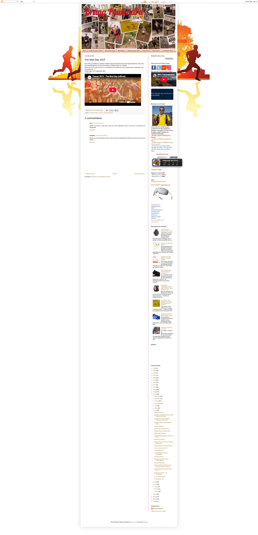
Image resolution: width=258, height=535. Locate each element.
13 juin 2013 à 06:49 (101, 135)
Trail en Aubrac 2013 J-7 (161, 448)
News (84, 50)
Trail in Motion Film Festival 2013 (163, 445)
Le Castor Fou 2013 (159, 476)
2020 (154, 377)
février (156, 489)
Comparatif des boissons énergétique (161, 453)
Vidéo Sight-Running (160, 433)
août (155, 405)
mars (155, 486)
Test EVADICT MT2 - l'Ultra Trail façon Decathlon (166, 272)
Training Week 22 (159, 479)
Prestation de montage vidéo (158, 181)
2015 (154, 389)
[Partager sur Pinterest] (118, 110)
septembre (157, 403)
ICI (90, 73)
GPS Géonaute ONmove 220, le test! (166, 230)
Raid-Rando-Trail (155, 206)
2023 (154, 370)
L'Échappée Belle (167, 147)
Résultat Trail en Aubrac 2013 (162, 431)
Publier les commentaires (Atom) (101, 176)
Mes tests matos (110, 50)
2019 (154, 380)
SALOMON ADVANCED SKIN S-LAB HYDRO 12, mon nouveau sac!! (167, 287)
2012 (154, 494)
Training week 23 (159, 456)
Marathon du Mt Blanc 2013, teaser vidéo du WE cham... (163, 415)
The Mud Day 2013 (159, 463)
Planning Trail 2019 (134, 50)
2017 (154, 385)
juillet (156, 408)
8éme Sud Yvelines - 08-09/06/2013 (161, 473)
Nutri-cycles (154, 215)
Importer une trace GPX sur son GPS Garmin (166, 258)
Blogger (145, 522)
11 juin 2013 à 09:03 (97, 123)
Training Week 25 (159, 426)
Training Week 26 (159, 412)
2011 (154, 496)
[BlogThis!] (112, 110)
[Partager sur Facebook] (116, 110)
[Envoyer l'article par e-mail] (106, 110)
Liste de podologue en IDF (157, 220)
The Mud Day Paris (108, 112)
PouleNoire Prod (168, 50)
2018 (154, 382)
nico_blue (134, 522)
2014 (154, 392)
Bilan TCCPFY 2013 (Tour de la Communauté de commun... (162, 465)
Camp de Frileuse (94, 112)
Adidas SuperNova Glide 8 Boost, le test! (166, 314)
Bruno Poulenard (114, 11)
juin (155, 410)
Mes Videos (156, 50)
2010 (154, 499)
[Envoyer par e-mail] (110, 110)
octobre (156, 401)
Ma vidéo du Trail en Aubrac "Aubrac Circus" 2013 (162, 419)
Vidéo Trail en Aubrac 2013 (161, 428)
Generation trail (155, 204)
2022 (154, 373)
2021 (154, 375)
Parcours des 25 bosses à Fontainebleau (161, 459)
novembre (157, 398)
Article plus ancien (140, 173)
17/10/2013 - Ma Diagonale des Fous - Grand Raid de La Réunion (167, 302)
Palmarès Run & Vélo (95, 50)
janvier (156, 491)
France (101, 112)
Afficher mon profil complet (158, 511)
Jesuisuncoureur (155, 211)
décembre (157, 396)
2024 (154, 368)
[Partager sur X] (114, 110)
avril (155, 484)
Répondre (92, 130)
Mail (160, 169)
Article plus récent (90, 173)
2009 (154, 501)
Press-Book (146, 50)
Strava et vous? (154, 222)
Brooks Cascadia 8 (159, 439)
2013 (154, 394)
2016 (154, 387)
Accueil (115, 173)
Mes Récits (121, 50)
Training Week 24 (159, 450)
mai (155, 482)
